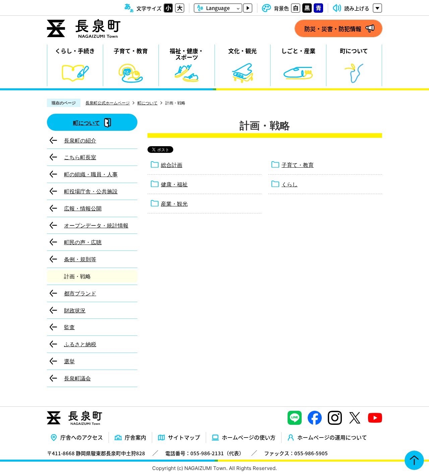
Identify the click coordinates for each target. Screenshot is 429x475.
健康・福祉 (174, 184)
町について (147, 102)
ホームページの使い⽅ (248, 437)
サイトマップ (184, 437)
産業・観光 (174, 203)
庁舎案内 (135, 437)
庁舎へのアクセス (81, 437)
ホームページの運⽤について (332, 437)
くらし (290, 184)
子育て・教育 (298, 165)
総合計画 (171, 165)
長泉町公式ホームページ (107, 102)
